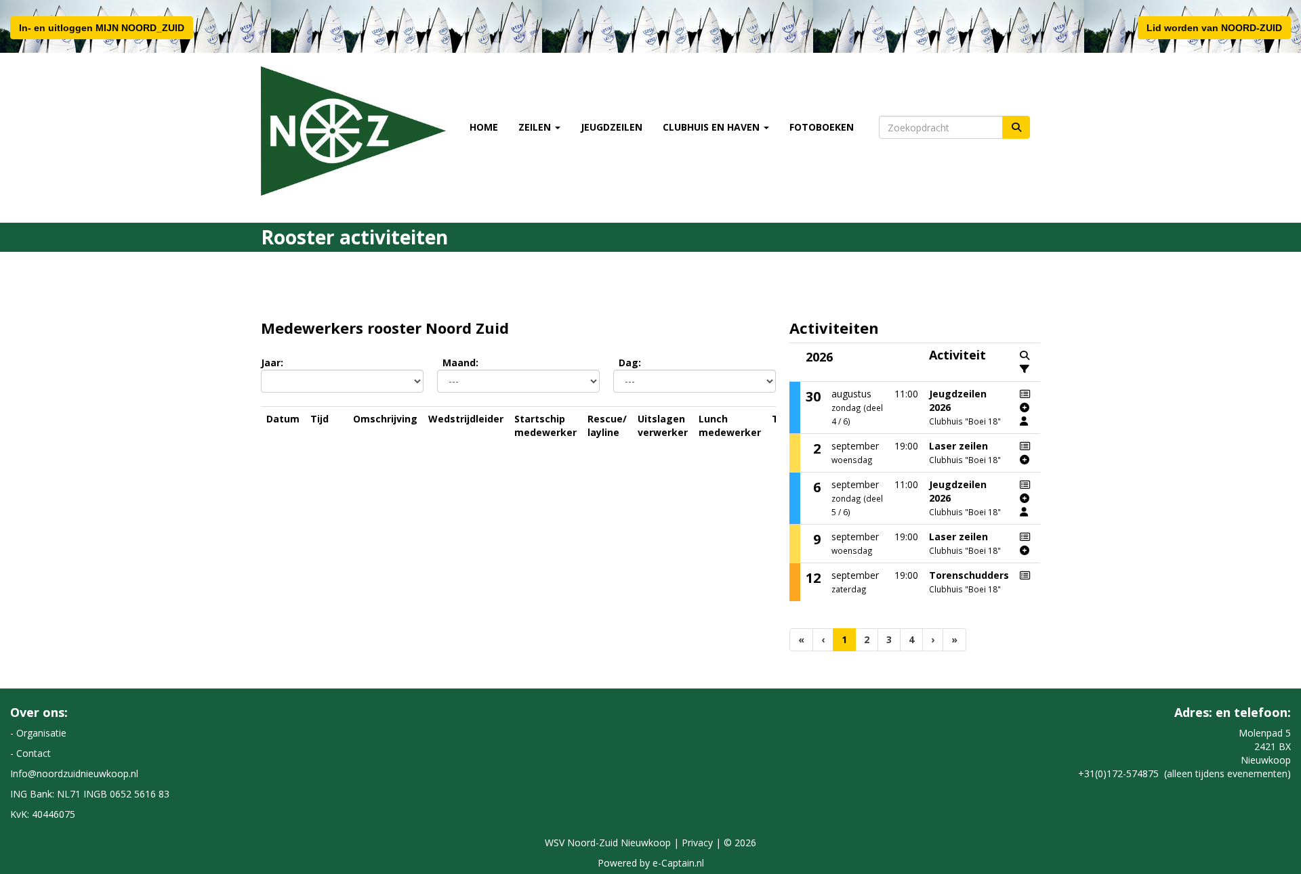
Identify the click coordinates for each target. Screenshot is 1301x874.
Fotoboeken (821, 127)
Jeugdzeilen (611, 127)
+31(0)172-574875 (1118, 773)
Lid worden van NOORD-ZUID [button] (1214, 27)
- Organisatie (38, 732)
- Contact (30, 753)
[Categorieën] (1024, 369)
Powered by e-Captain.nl (651, 862)
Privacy (697, 842)
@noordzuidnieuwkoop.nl (74, 773)
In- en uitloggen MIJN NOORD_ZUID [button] (101, 27)
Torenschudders (969, 575)
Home (484, 127)
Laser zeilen (958, 445)
